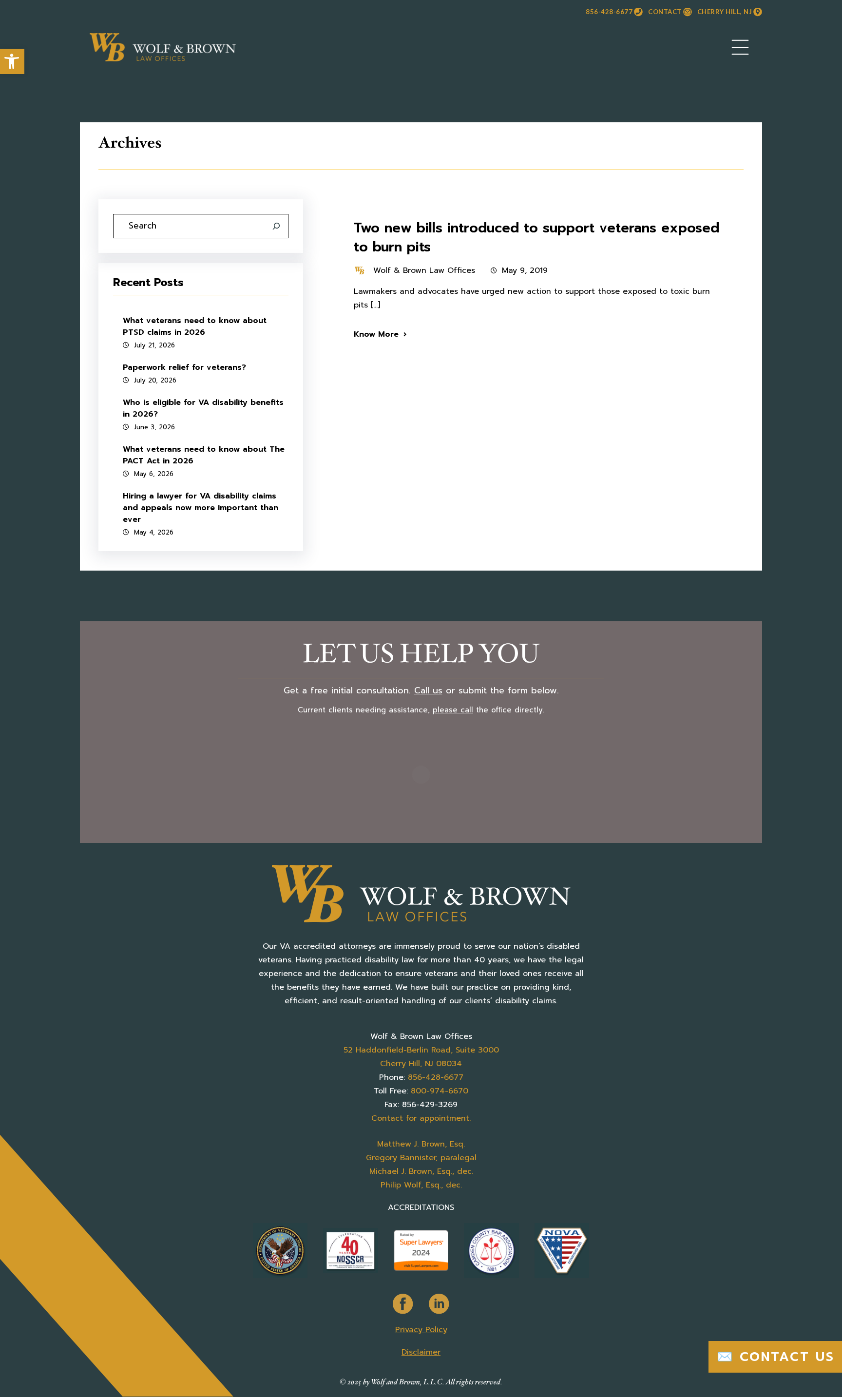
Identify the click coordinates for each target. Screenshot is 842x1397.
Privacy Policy (421, 1330)
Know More (376, 334)
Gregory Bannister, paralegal (421, 1158)
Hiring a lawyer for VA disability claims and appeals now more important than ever (200, 507)
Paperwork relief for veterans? (184, 367)
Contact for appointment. (421, 1118)
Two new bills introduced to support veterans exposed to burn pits (536, 237)
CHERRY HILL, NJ (724, 12)
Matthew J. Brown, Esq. (421, 1144)
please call (453, 710)
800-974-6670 (439, 1091)
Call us (428, 690)
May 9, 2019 (525, 270)
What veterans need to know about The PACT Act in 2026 (204, 455)
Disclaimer (421, 1352)
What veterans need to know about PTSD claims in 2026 (195, 326)
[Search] (276, 226)
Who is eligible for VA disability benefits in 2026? (203, 408)
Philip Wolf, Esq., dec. (421, 1185)
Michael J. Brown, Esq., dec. (421, 1171)
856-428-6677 (609, 12)
